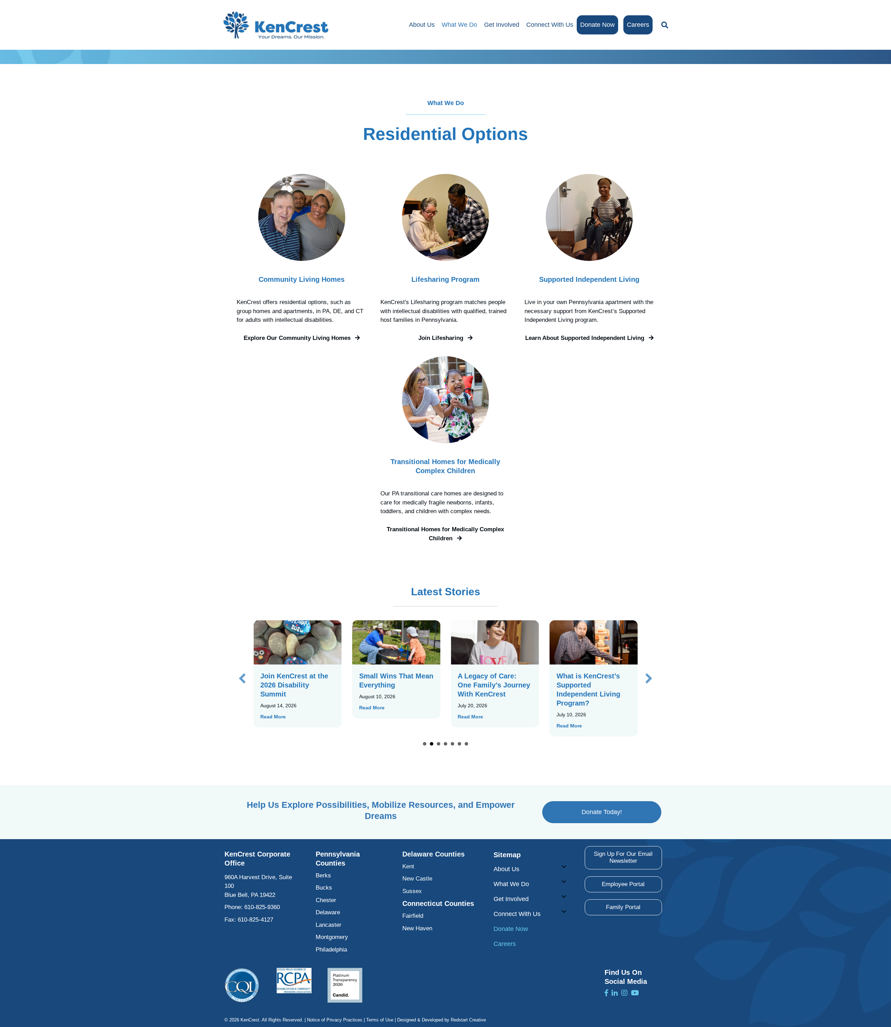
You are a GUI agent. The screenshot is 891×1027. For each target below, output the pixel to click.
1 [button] (424, 744)
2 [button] (431, 744)
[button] (301, 337)
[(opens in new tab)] (241, 985)
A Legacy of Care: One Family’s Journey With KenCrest (494, 685)
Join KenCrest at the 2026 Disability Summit (294, 685)
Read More (273, 716)
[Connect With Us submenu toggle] (564, 911)
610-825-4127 (255, 919)
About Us (422, 24)
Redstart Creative (468, 1019)
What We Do (459, 24)
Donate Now (597, 24)
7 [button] (466, 744)
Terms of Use (379, 1019)
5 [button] (452, 744)
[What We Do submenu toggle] (564, 881)
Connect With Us (549, 24)
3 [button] (438, 744)
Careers (638, 24)
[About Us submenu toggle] (564, 866)
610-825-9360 (262, 907)
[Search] (663, 25)
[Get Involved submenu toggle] (564, 896)
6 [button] (459, 744)
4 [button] (445, 744)
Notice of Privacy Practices (334, 1019)
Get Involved (501, 24)
